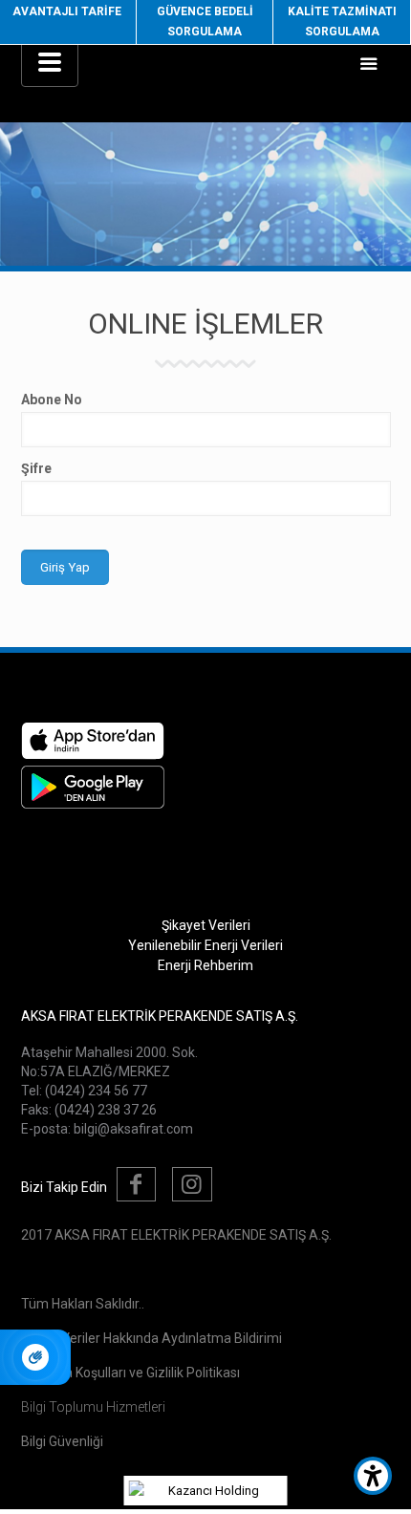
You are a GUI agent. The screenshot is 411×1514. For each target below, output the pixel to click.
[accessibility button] (373, 1476)
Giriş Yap (65, 567)
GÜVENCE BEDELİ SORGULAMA (205, 21)
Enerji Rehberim (205, 965)
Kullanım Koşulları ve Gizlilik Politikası (130, 1372)
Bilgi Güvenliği (62, 1441)
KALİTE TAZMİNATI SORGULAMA (342, 21)
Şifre (36, 468)
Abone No (51, 399)
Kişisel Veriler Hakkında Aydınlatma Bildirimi (151, 1338)
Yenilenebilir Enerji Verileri (205, 945)
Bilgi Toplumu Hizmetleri (93, 1407)
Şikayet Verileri (206, 925)
